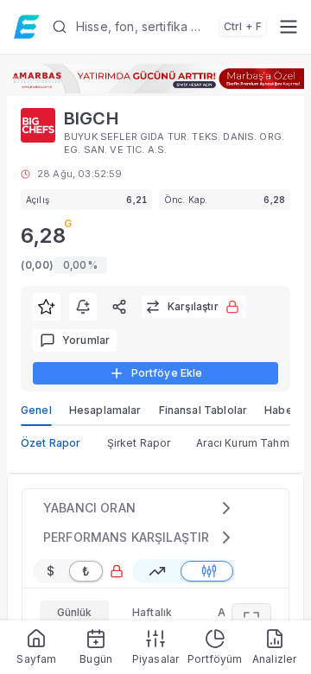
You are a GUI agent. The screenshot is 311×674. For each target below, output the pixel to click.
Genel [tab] (36, 410)
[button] (158, 27)
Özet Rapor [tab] (51, 442)
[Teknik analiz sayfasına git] (251, 619)
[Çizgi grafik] (157, 571)
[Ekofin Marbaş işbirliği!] (155, 78)
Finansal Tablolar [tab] (203, 410)
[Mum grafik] (208, 571)
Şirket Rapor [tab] (139, 442)
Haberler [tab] (287, 410)
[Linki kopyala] (119, 307)
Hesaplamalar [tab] (105, 410)
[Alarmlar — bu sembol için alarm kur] (83, 307)
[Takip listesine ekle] (46, 307)
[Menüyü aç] (288, 27)
